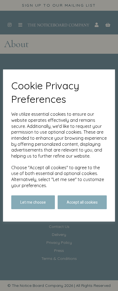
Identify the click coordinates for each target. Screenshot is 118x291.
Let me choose (33, 202)
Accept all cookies (82, 202)
